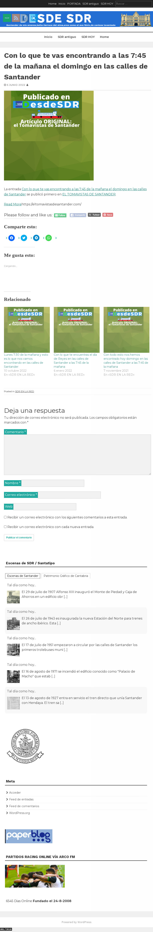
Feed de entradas (21, 799)
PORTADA (73, 3)
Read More (13, 204)
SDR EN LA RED (24, 391)
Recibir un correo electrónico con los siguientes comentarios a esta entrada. (67, 517)
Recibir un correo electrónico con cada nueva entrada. (50, 527)
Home (52, 3)
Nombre (13, 483)
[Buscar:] (133, 3)
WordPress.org (19, 813)
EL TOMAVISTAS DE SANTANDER (89, 194)
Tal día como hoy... (21, 585)
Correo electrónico (21, 495)
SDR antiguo (90, 3)
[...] (66, 597)
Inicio (62, 3)
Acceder (15, 792)
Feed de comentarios (24, 806)
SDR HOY (107, 3)
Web (9, 506)
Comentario (15, 432)
